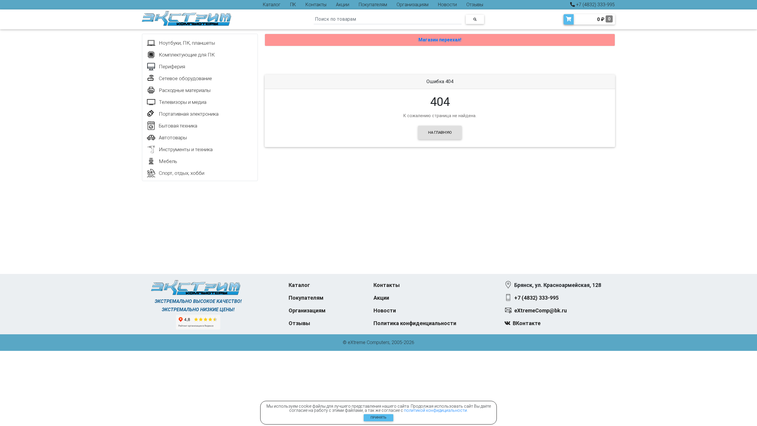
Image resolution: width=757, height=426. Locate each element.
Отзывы (474, 4)
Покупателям (373, 4)
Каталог (272, 4)
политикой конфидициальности (435, 410)
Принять (378, 417)
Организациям (412, 4)
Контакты (315, 4)
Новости (447, 4)
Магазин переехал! (439, 40)
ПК (293, 4)
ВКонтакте (527, 323)
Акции (342, 4)
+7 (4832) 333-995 (595, 4)
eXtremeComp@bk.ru (540, 310)
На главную (440, 132)
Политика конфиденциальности (414, 323)
